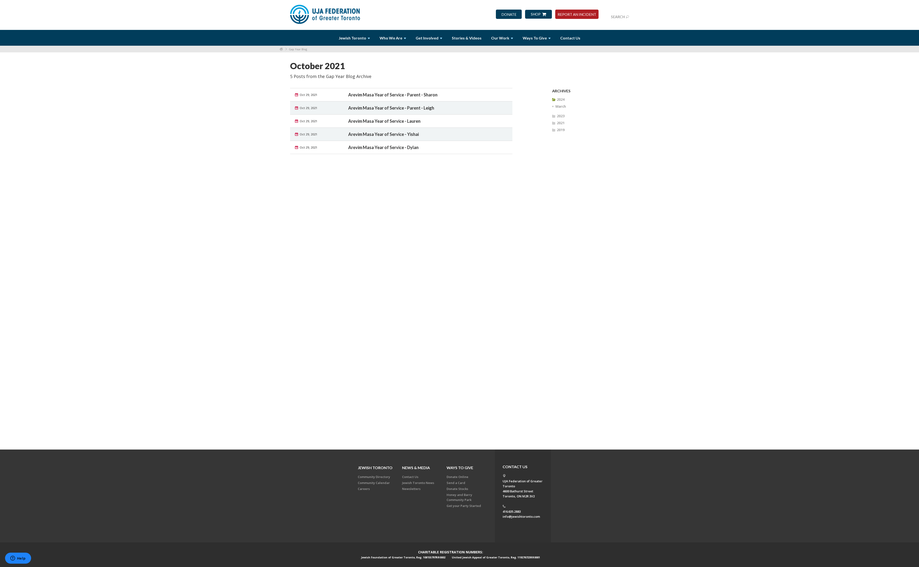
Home (281, 49)
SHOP (536, 14)
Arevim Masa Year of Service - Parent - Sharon (392, 94)
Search (618, 17)
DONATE (508, 14)
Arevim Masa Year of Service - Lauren (384, 121)
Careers (364, 489)
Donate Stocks (457, 489)
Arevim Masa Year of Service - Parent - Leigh (391, 108)
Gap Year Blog (298, 49)
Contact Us (570, 38)
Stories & (467, 38)
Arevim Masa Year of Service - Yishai (383, 134)
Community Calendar (374, 483)
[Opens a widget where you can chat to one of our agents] (18, 559)
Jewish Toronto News (418, 483)
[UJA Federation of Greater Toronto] (325, 13)
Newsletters (411, 489)
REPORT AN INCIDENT (577, 14)
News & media (416, 467)
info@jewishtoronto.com (521, 516)
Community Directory (374, 477)
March (560, 106)
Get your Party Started (464, 506)
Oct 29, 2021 (308, 95)
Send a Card (456, 483)
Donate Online (457, 477)
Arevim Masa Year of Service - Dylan (383, 147)
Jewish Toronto (375, 467)
